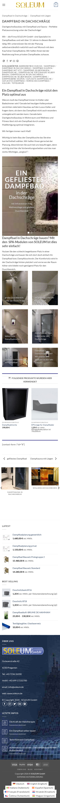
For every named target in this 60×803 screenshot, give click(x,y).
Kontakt (38, 769)
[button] (3, 4)
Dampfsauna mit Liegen (41, 458)
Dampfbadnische (9, 425)
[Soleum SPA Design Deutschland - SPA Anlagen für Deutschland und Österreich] (30, 5)
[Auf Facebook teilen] (7, 61)
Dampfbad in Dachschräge (14, 15)
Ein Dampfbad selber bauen (22, 730)
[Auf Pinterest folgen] (24, 704)
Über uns (21, 769)
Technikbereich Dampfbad (21, 739)
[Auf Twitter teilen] (10, 61)
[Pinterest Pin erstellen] (17, 61)
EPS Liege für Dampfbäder (42, 425)
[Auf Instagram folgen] (9, 704)
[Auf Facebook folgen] (4, 704)
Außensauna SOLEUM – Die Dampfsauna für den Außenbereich (33, 748)
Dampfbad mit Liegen (40, 15)
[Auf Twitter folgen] (14, 704)
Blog (30, 769)
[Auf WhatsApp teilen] (4, 61)
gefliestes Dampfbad (17, 458)
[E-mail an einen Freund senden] (14, 61)
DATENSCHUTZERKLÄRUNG (30, 777)
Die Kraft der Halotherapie (22, 721)
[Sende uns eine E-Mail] (19, 704)
